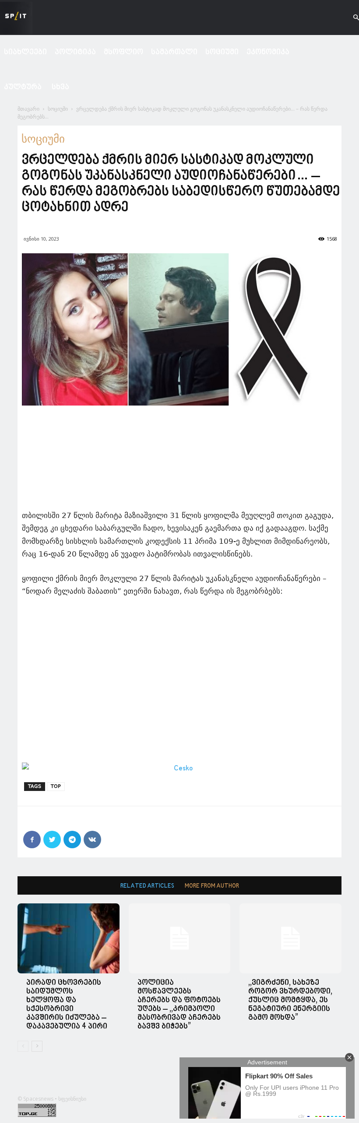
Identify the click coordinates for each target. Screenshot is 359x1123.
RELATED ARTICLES (147, 886)
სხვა (60, 87)
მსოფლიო (123, 52)
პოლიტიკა (75, 52)
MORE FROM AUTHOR (212, 886)
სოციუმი (222, 52)
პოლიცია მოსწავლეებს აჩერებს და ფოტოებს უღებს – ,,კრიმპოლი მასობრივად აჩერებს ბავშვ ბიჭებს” (179, 1004)
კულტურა (23, 87)
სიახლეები (25, 52)
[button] (348, 18)
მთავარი (28, 108)
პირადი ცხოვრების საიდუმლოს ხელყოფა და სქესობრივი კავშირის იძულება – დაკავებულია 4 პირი (66, 1004)
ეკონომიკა (267, 52)
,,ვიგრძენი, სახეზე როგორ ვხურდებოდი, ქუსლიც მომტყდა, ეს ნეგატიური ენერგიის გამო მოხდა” (290, 1000)
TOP (56, 786)
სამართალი (174, 52)
